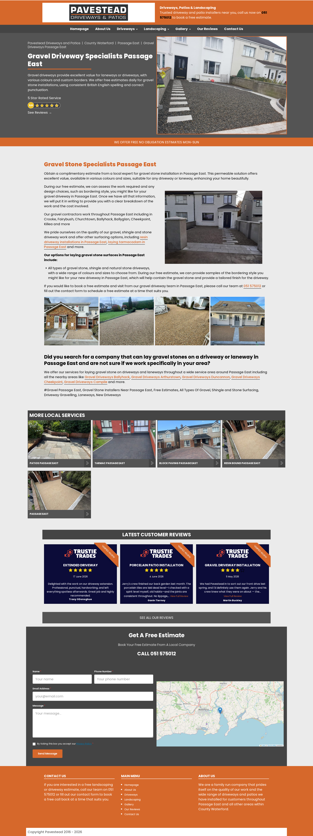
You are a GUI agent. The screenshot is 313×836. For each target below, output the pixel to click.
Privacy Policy (84, 743)
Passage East (128, 43)
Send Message (47, 753)
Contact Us (233, 29)
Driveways (126, 29)
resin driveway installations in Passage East (96, 239)
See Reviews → (40, 112)
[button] (220, 710)
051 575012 (252, 286)
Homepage (79, 29)
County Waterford (99, 43)
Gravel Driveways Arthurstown (155, 377)
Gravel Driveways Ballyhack (107, 377)
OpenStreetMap (272, 745)
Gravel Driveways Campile (85, 382)
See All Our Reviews (156, 617)
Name (37, 671)
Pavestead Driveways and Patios (54, 43)
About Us (102, 29)
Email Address (42, 688)
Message (39, 705)
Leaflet (263, 745)
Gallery (181, 29)
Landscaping (155, 29)
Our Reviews (207, 29)
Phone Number (103, 671)
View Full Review (179, 596)
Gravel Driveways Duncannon (206, 377)
